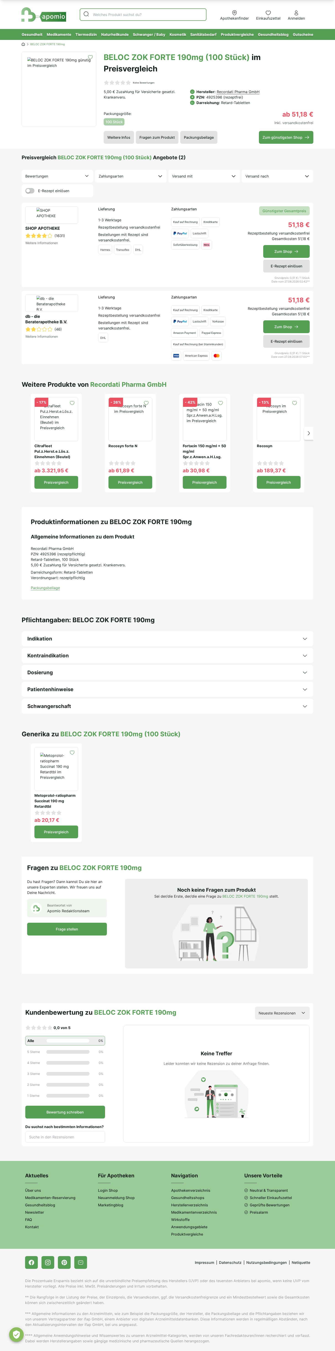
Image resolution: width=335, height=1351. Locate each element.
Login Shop (108, 1190)
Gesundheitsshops (187, 1197)
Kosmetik (178, 34)
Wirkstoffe (180, 1219)
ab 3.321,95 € (51, 470)
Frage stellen (67, 929)
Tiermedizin (86, 34)
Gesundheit (32, 34)
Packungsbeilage (199, 137)
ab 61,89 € (121, 470)
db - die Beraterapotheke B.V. (46, 319)
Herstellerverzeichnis (189, 1205)
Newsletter (34, 1212)
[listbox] (57, 176)
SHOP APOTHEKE (42, 228)
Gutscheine (303, 34)
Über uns (33, 1190)
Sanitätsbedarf (203, 34)
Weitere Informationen (41, 243)
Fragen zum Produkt (157, 137)
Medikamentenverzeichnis (194, 1212)
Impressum (204, 1262)
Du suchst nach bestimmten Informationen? (64, 1126)
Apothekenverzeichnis (190, 1190)
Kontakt (32, 1227)
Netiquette (301, 1262)
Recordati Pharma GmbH (238, 91)
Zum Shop (283, 251)
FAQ (28, 1219)
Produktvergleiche (237, 34)
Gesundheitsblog (273, 34)
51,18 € (299, 225)
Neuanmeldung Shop (116, 1197)
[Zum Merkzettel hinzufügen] (90, 57)
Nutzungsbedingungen (266, 1262)
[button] (308, 433)
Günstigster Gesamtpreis (284, 211)
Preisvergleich (56, 482)
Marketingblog (110, 1205)
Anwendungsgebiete (189, 1227)
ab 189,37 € (271, 470)
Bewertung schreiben (65, 1112)
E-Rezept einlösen (53, 190)
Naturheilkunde (115, 34)
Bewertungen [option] (36, 176)
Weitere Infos (118, 137)
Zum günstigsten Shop (282, 137)
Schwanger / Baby (149, 34)
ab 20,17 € (46, 820)
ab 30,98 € (196, 470)
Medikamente (59, 34)
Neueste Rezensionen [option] (277, 1013)
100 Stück (114, 122)
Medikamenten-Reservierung (50, 1197)
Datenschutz (230, 1262)
